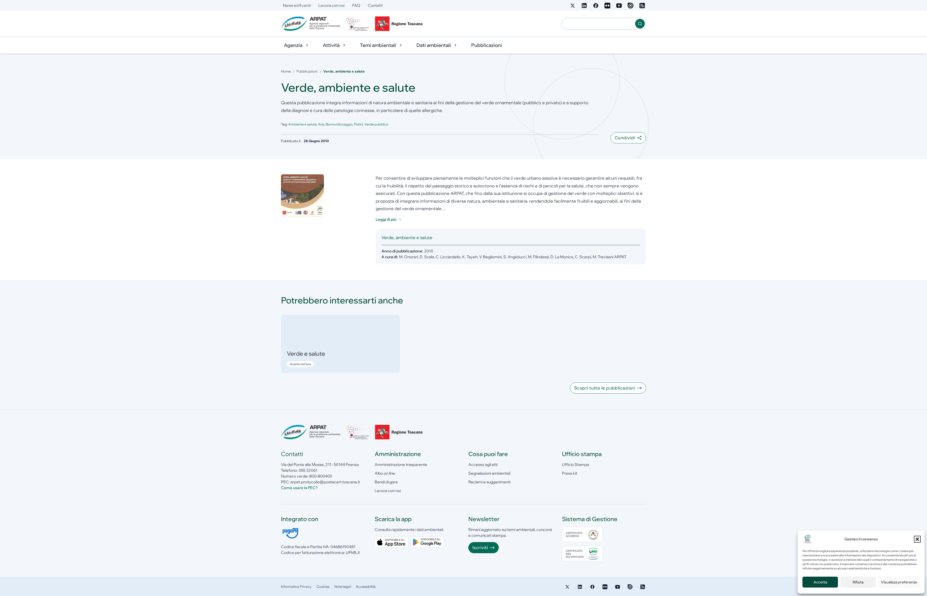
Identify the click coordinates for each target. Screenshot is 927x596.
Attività (331, 45)
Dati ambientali (433, 45)
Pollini (358, 124)
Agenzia (293, 45)
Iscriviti (480, 547)
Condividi (625, 137)
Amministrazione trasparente (401, 464)
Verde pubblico (376, 124)
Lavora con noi (331, 5)
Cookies (323, 586)
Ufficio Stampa (575, 464)
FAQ (356, 5)
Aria (321, 124)
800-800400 (320, 476)
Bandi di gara (386, 481)
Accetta (820, 582)
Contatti (375, 5)
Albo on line (385, 473)
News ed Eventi (297, 5)
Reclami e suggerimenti (489, 481)
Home (286, 71)
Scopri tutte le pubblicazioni (604, 388)
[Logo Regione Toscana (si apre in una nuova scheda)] (400, 23)
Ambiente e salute (302, 124)
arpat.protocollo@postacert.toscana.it (325, 481)
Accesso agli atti (483, 464)
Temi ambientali (378, 45)
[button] (917, 539)
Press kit (569, 473)
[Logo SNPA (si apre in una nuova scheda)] (357, 23)
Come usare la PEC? (299, 487)
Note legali (342, 586)
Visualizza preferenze (899, 582)
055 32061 (308, 470)
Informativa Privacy (296, 586)
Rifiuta (858, 582)
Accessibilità (366, 586)
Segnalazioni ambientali (489, 473)
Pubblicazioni (486, 45)
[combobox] (598, 24)
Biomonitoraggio (339, 124)
